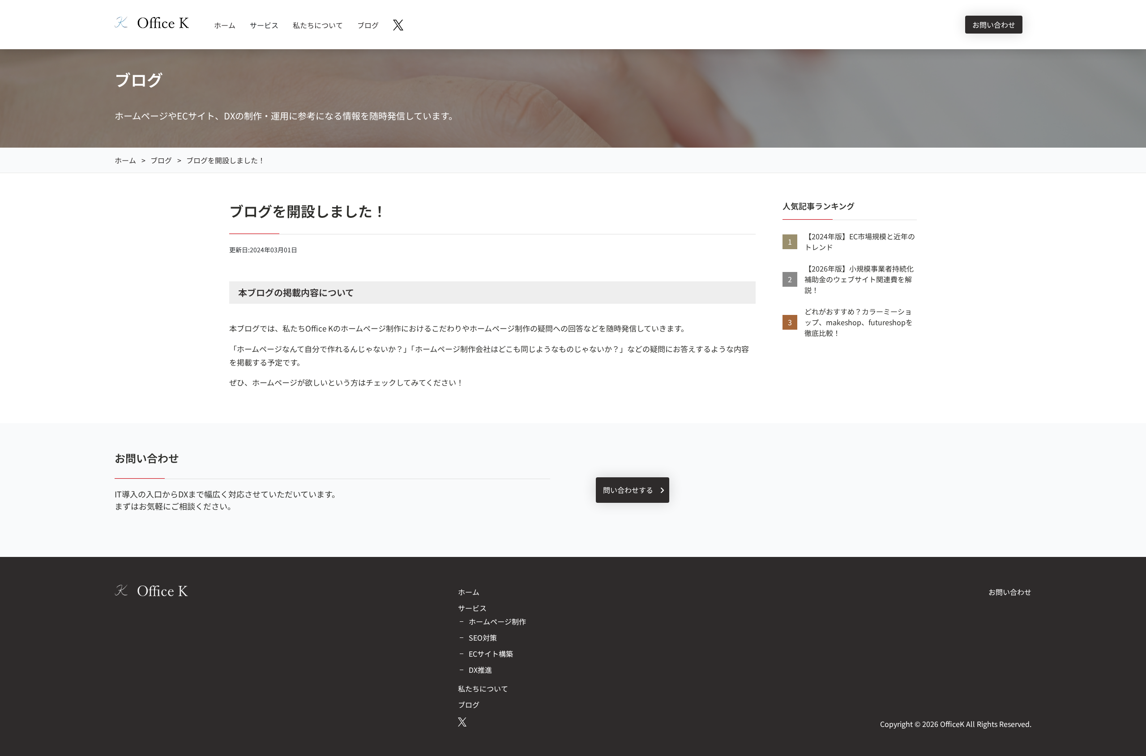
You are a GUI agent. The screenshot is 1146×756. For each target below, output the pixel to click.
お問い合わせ (993, 24)
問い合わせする (629, 489)
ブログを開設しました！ (225, 160)
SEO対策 (483, 637)
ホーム (224, 25)
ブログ (368, 25)
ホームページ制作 (497, 621)
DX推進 (480, 669)
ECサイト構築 (491, 653)
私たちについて (318, 25)
